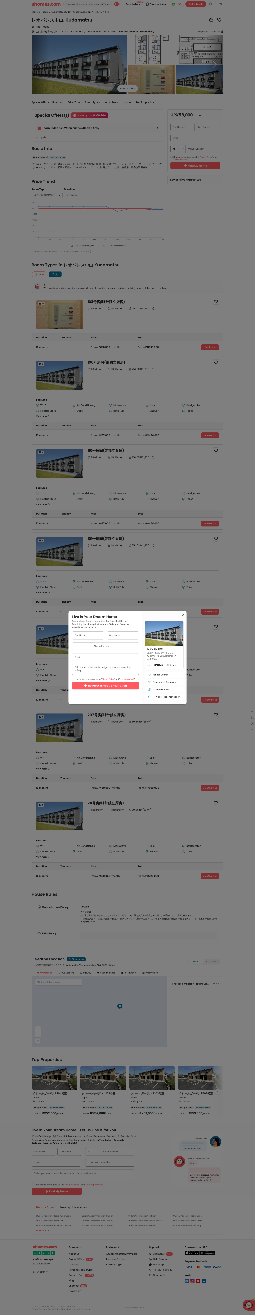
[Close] (182, 615)
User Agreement (127, 679)
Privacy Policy (108, 679)
